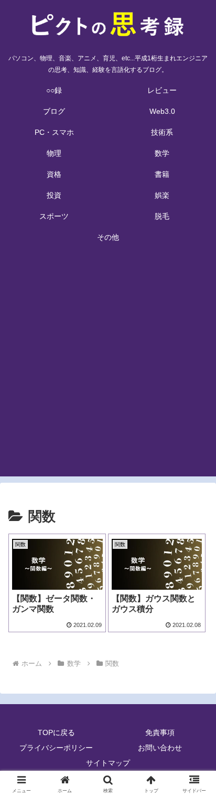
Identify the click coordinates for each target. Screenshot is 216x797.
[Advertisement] (108, 368)
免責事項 (160, 732)
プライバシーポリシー (56, 747)
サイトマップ (108, 763)
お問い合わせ (160, 747)
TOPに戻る (56, 732)
